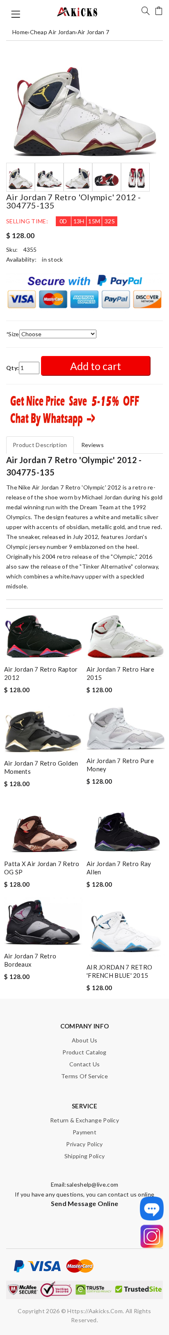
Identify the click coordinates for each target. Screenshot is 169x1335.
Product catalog (84, 1052)
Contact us (84, 1064)
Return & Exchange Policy (84, 1120)
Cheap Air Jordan (53, 31)
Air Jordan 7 (94, 31)
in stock (52, 259)
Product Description (40, 444)
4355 (30, 249)
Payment (84, 1132)
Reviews (92, 444)
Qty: (12, 367)
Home (20, 31)
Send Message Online (85, 1203)
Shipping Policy (84, 1155)
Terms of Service (84, 1076)
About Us (84, 1040)
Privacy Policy (84, 1144)
